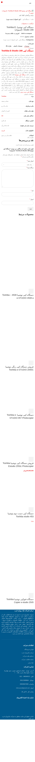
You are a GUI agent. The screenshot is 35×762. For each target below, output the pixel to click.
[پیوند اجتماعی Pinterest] (22, 43)
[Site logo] (17, 3)
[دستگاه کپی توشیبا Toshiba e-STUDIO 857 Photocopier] (19, 391)
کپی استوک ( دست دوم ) (13, 19)
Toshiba (3, 96)
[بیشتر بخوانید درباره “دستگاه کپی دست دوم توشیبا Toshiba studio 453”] (31, 509)
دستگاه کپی (26, 19)
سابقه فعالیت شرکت (27, 659)
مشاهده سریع (25, 291)
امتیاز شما (30, 161)
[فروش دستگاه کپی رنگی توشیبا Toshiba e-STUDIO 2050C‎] (19, 319)
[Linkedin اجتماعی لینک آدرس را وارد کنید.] (20, 43)
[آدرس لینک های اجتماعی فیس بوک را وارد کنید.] (26, 43)
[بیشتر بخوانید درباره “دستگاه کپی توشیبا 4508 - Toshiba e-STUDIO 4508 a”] (31, 291)
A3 (2, 116)
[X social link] (24, 43)
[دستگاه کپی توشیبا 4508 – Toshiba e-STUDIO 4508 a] (19, 235)
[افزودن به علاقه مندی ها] (15, 291)
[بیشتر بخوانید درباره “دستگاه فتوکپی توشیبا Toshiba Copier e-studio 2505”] (31, 595)
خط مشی (31, 663)
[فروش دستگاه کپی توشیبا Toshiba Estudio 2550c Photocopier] (19, 439)
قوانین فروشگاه (29, 649)
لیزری (3, 130)
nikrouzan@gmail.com (23, 688)
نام (32, 190)
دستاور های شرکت (28, 656)
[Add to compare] (20, 291)
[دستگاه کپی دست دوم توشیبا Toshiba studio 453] (19, 489)
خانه (32, 19)
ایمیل (32, 199)
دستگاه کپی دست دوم (27, 92)
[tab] (26, 46)
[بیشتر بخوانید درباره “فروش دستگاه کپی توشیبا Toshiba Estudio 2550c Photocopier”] (31, 459)
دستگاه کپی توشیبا (20, 75)
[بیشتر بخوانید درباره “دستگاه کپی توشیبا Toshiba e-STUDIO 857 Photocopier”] (31, 411)
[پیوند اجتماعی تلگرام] (18, 43)
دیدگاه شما (30, 167)
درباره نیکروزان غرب (28, 652)
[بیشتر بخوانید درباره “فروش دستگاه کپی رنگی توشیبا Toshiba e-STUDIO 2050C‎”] (31, 363)
